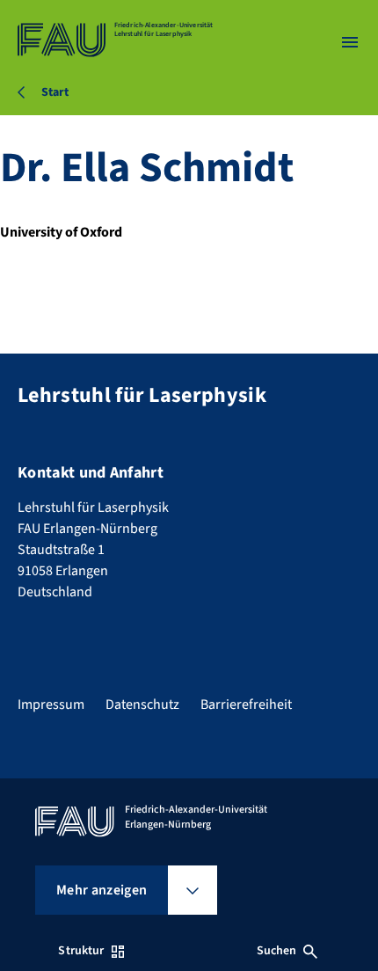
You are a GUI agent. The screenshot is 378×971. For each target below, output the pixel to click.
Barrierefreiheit (246, 704)
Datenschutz (142, 704)
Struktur (81, 951)
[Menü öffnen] (350, 42)
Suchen (277, 951)
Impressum (51, 704)
